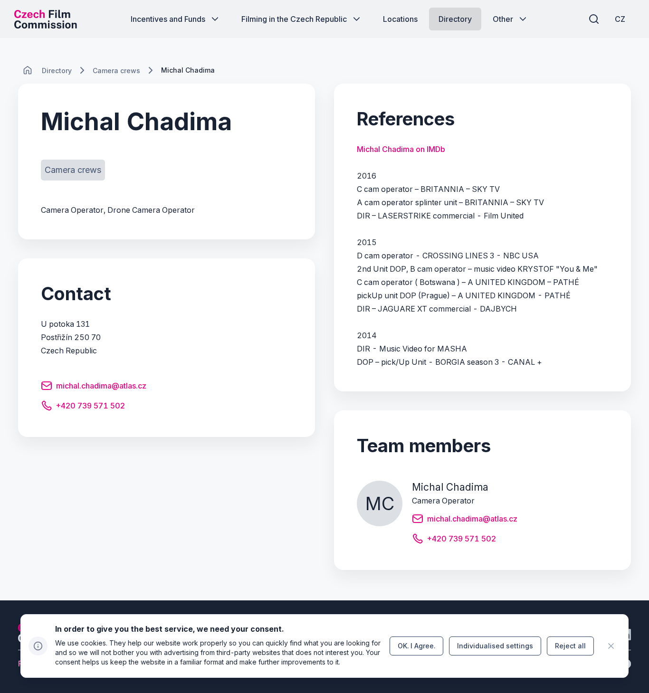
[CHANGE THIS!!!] (27, 70)
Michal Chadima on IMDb (401, 149)
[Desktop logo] (45, 18)
